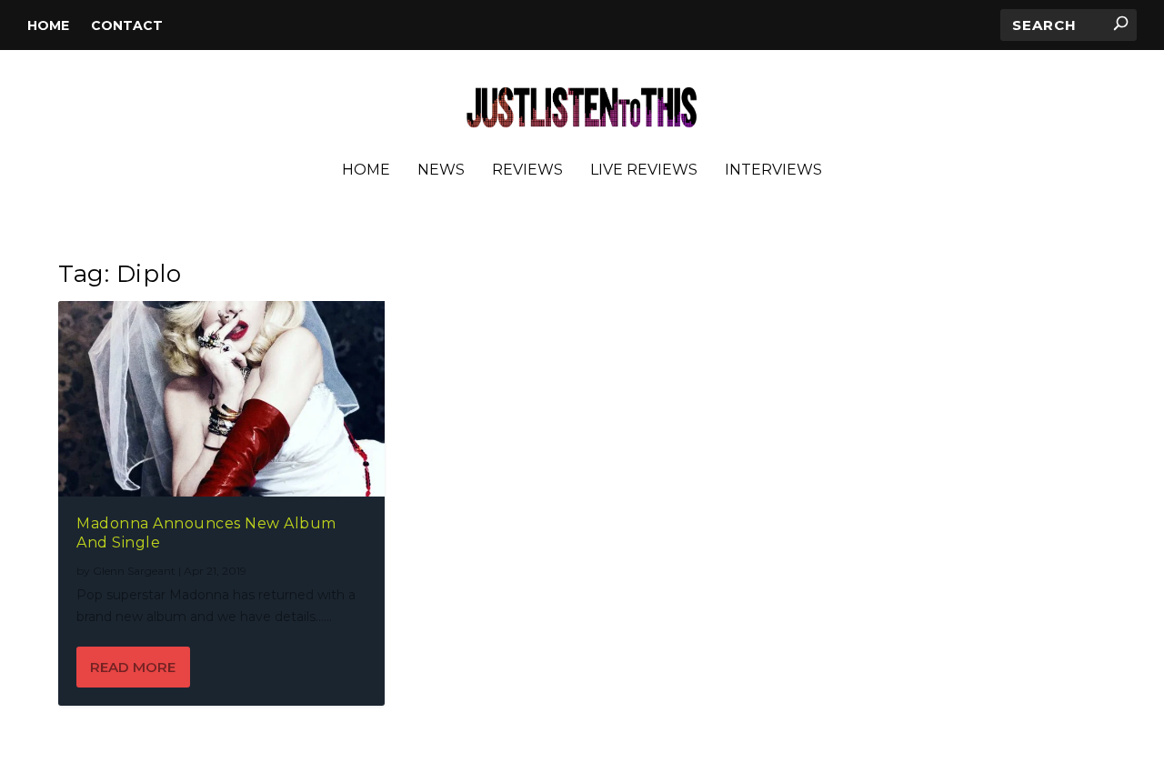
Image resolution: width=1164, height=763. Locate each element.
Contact (127, 25)
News (441, 170)
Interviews (773, 170)
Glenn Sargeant (134, 570)
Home (48, 25)
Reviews (527, 170)
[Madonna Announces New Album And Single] (221, 399)
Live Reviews (643, 170)
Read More (133, 667)
